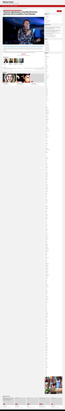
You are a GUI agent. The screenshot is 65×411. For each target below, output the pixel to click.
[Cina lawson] (8, 401)
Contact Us (15, 6)
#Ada (46, 62)
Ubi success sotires (20, 83)
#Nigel (46, 262)
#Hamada (46, 185)
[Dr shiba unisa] (56, 401)
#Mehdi (46, 239)
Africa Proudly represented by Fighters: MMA (51, 31)
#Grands (46, 179)
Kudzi (46, 19)
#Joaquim (46, 206)
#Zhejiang (46, 358)
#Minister (46, 245)
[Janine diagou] (20, 401)
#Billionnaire (47, 110)
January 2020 (47, 47)
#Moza (46, 253)
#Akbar (46, 74)
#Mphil (46, 254)
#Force (46, 170)
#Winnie (46, 350)
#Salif (46, 307)
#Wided (46, 347)
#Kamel (46, 211)
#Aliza (46, 86)
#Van (46, 341)
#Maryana (46, 236)
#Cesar (46, 125)
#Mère (46, 241)
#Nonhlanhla (47, 263)
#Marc (46, 232)
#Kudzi (46, 217)
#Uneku (46, 335)
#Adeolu (46, 65)
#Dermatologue (47, 149)
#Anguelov (46, 92)
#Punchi (46, 292)
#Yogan (46, 352)
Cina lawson (46, 16)
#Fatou (46, 164)
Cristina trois (5, 83)
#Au (45, 101)
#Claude (46, 134)
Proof (21, 10)
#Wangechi (46, 346)
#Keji (46, 212)
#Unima (46, 337)
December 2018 (47, 50)
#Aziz (46, 104)
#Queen (46, 293)
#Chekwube (46, 128)
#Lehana (46, 224)
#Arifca (46, 95)
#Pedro (46, 280)
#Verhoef (46, 343)
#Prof (46, 287)
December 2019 (47, 48)
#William (46, 349)
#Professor (46, 290)
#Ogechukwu (47, 268)
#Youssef (46, 353)
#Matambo (46, 238)
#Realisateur (47, 299)
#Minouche (46, 247)
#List (46, 227)
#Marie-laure (47, 233)
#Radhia (46, 298)
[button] (61, 6)
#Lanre (46, 221)
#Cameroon (46, 116)
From (14, 10)
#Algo (46, 83)
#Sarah (46, 308)
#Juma (46, 209)
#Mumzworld (47, 257)
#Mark (46, 235)
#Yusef (46, 355)
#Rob (46, 304)
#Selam (46, 310)
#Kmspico (46, 214)
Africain (8, 10)
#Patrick (46, 278)
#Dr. (45, 155)
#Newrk (46, 260)
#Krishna (46, 215)
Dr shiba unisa (47, 22)
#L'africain (46, 218)
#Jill (45, 203)
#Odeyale (46, 266)
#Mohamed (46, 248)
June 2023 (46, 41)
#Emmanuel (46, 158)
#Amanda (46, 89)
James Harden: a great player (52, 35)
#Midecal (46, 244)
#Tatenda (46, 320)
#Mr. (45, 256)
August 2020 (47, 45)
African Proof (8, 2)
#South (46, 311)
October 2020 (47, 44)
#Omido (46, 272)
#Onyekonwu (47, 275)
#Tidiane (46, 326)
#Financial (46, 167)
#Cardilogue (46, 119)
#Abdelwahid (47, 56)
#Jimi (46, 205)
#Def (46, 146)
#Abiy (46, 59)
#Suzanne (46, 314)
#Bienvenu (46, 107)
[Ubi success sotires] (23, 78)
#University (46, 338)
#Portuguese (47, 286)
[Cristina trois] (9, 78)
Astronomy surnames (48, 20)
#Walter (46, 344)
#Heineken (46, 188)
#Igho (46, 194)
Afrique (13, 10)
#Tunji (46, 334)
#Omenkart (46, 271)
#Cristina (46, 140)
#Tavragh (46, 322)
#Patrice (46, 277)
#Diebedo (46, 152)
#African (46, 71)
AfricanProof (27, 55)
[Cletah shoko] (37, 78)
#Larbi (46, 223)
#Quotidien (46, 296)
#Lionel (46, 226)
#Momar (46, 251)
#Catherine (46, 122)
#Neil (46, 259)
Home (3, 6)
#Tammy (46, 317)
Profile (19, 10)
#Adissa (46, 68)
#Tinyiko (46, 329)
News (6, 6)
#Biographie (46, 113)
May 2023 (46, 42)
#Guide (46, 182)
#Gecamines (46, 173)
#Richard (46, 302)
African (10, 10)
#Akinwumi (46, 77)
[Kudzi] (32, 401)
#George (46, 176)
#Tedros (46, 323)
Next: (34, 68)
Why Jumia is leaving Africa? (51, 36)
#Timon (46, 328)
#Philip (46, 283)
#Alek (46, 80)
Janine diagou (47, 17)
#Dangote (46, 143)
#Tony (46, 331)
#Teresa (46, 325)
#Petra (46, 281)
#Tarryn (46, 319)
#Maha (46, 230)
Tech (8, 6)
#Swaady (46, 316)
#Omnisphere (47, 274)
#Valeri (46, 340)
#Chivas (46, 131)
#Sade (46, 305)
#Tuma (46, 332)
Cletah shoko (33, 83)
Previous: (12, 68)
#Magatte (46, 229)
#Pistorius (46, 284)
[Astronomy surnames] (44, 401)
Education (11, 6)
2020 (4, 10)
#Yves (46, 356)
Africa (6, 10)
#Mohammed (47, 250)
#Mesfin (46, 242)
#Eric (46, 161)
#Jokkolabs (46, 208)
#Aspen (46, 98)
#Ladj (46, 220)
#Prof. (46, 289)
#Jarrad (46, 200)
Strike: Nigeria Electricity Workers (49, 28)
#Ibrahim (46, 191)
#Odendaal (46, 265)
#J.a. (45, 197)
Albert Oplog (5, 84)
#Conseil (46, 137)
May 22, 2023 (8, 84)
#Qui (46, 295)
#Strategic (46, 313)
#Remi (46, 301)
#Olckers (46, 269)
